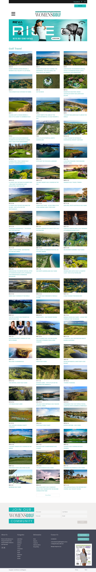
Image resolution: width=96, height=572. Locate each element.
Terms (86, 569)
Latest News (19, 539)
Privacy (76, 569)
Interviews (19, 541)
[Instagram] (85, 1)
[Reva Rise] (48, 41)
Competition (20, 548)
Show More (48, 495)
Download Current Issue (82, 538)
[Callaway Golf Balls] (48, 39)
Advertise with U (36, 544)
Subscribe (83, 5)
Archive (18, 558)
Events (18, 550)
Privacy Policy (36, 546)
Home (34, 539)
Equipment (19, 554)
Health (18, 552)
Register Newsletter (82, 534)
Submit (82, 522)
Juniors (18, 546)
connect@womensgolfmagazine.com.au (59, 541)
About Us (35, 541)
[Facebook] (81, 1)
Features (19, 544)
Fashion (18, 556)
